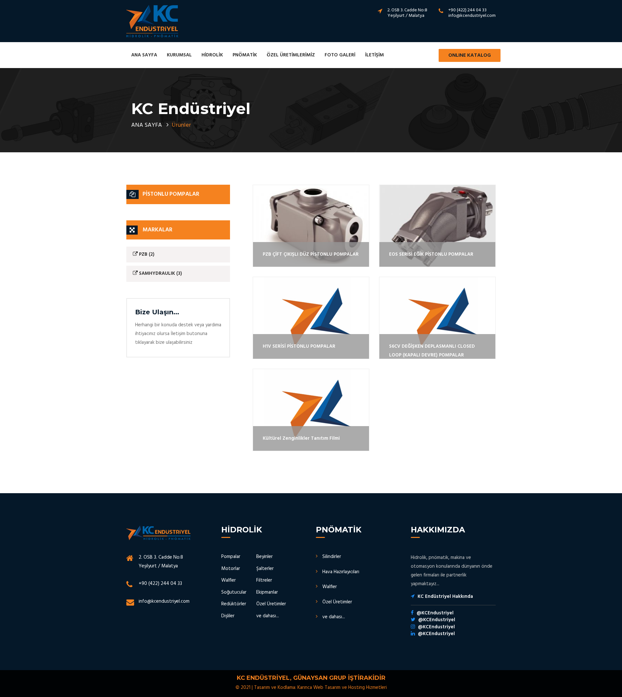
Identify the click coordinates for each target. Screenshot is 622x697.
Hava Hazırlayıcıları (340, 572)
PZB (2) (146, 254)
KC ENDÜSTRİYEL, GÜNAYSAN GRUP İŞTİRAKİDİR (311, 677)
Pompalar (230, 557)
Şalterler (265, 569)
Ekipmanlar (267, 592)
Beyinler (264, 557)
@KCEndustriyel (435, 613)
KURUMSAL (179, 55)
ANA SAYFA (144, 55)
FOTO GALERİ (340, 55)
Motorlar (230, 569)
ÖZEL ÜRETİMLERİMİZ (291, 55)
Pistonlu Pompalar (171, 194)
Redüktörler (233, 604)
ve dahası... (267, 616)
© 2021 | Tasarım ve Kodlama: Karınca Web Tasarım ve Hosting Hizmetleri (311, 687)
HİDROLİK (212, 55)
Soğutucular (234, 592)
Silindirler (331, 557)
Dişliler (228, 616)
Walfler (228, 580)
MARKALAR (157, 230)
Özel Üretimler (271, 604)
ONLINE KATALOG (469, 55)
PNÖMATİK (245, 55)
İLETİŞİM (374, 55)
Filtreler (264, 580)
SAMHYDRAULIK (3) (160, 273)
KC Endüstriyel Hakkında (445, 596)
